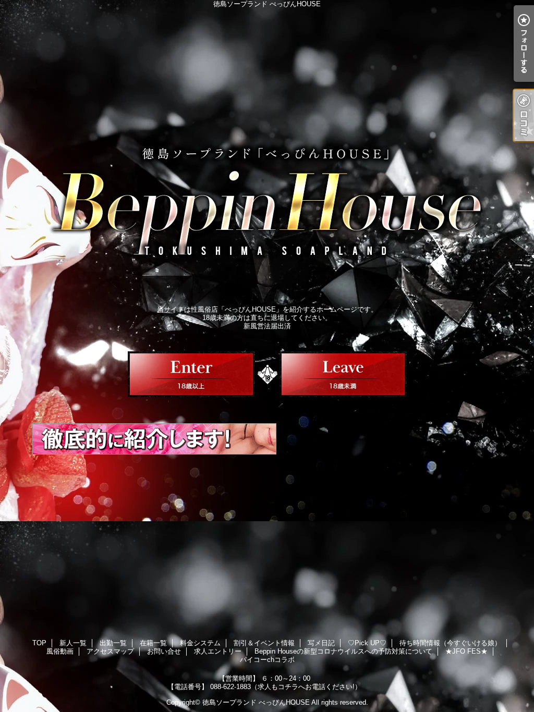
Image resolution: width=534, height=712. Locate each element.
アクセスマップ (110, 651)
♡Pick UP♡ (367, 643)
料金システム (200, 643)
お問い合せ (164, 651)
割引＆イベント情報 (264, 643)
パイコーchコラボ (267, 660)
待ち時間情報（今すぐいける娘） (450, 643)
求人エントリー (217, 651)
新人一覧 (73, 643)
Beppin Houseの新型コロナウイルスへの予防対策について (343, 651)
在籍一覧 (153, 643)
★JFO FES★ (466, 651)
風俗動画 (60, 651)
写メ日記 (321, 643)
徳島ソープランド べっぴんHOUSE (256, 702)
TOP (39, 643)
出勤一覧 (113, 643)
